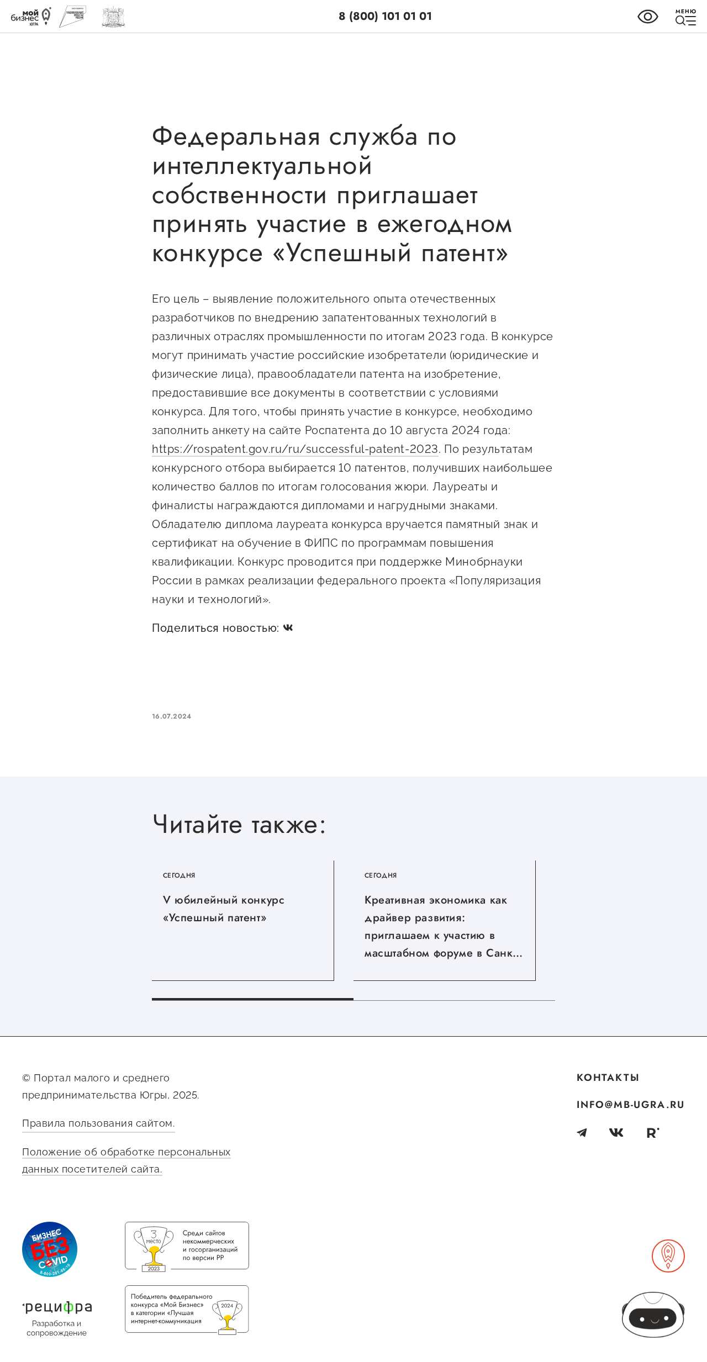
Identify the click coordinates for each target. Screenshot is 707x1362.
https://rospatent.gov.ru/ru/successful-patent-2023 (295, 449)
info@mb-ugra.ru (631, 1104)
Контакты (608, 1077)
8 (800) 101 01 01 (385, 16)
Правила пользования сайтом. (98, 1123)
